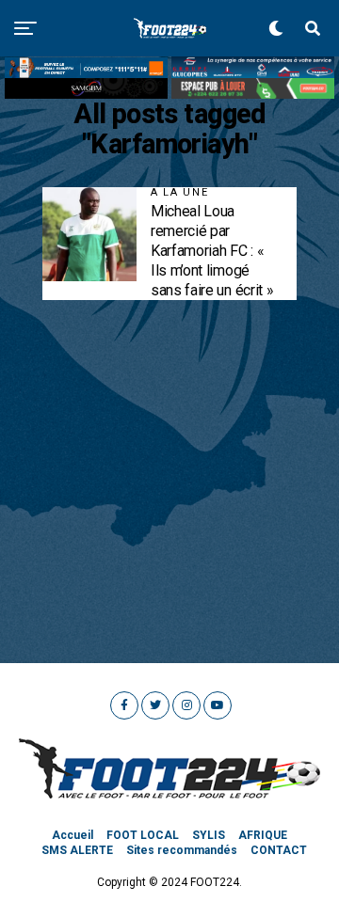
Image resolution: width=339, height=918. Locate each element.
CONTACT (278, 850)
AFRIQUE (262, 835)
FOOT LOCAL (142, 835)
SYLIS (208, 835)
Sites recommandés (181, 850)
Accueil (72, 835)
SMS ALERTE (77, 850)
